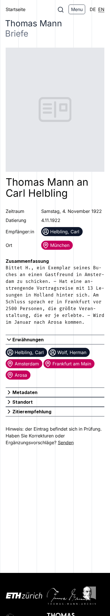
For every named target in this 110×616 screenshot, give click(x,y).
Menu (77, 9)
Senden (66, 442)
